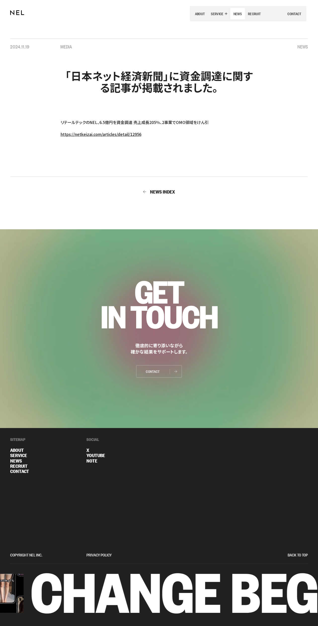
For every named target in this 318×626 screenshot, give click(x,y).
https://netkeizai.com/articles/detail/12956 (101, 134)
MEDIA (66, 46)
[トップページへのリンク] (17, 12)
